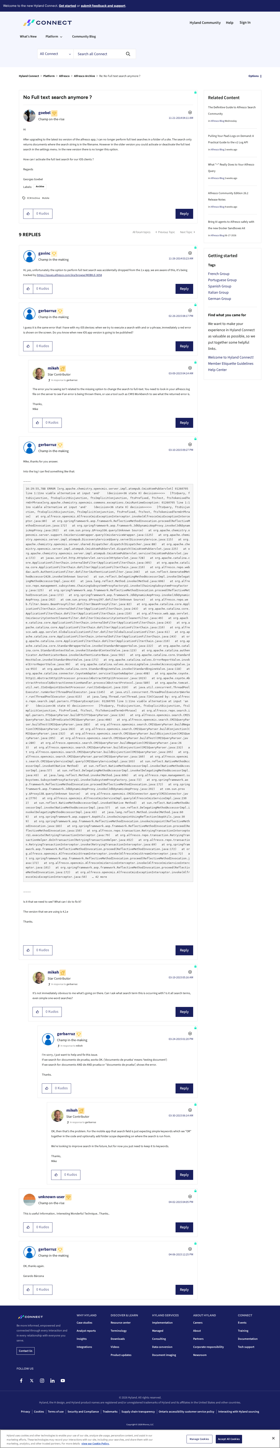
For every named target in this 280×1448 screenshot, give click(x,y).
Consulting (159, 1339)
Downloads (118, 1339)
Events (242, 1323)
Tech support (246, 1347)
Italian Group (218, 292)
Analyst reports (86, 1331)
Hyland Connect (29, 76)
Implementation (162, 1323)
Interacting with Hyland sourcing (238, 1412)
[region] (140, 1439)
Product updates (121, 1355)
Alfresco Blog (217, 121)
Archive (40, 186)
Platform (49, 76)
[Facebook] (21, 1381)
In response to (64, 380)
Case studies (84, 1323)
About (197, 1331)
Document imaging (164, 1355)
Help (229, 22)
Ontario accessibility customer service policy (186, 1412)
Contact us (25, 1351)
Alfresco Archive (84, 76)
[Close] (273, 1438)
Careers (197, 1323)
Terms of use (56, 1412)
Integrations (84, 1347)
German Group (219, 298)
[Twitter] (31, 1381)
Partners (198, 1339)
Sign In (245, 22)
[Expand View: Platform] (61, 36)
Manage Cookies (199, 1439)
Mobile (45, 198)
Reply (184, 213)
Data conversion (162, 1347)
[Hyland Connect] (47, 23)
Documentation (248, 1339)
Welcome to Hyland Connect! (231, 357)
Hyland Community (205, 22)
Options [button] (253, 76)
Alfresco (64, 76)
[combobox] (104, 54)
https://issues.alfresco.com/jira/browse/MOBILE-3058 (69, 275)
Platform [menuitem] (52, 36)
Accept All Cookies (229, 1439)
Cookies (39, 1412)
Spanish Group (219, 286)
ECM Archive (33, 198)
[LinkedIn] (52, 1381)
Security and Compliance (83, 1412)
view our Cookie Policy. (95, 1444)
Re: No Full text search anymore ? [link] (119, 76)
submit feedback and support (103, 6)
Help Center (217, 369)
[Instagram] (42, 1381)
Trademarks (110, 1412)
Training (243, 1331)
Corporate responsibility (208, 1347)
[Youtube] (62, 1381)
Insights (82, 1339)
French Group (218, 273)
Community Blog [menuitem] (84, 36)
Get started (67, 6)
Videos (115, 1347)
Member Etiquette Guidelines (230, 363)
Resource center (121, 1323)
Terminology (119, 1331)
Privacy (25, 1412)
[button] (28, 214)
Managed (157, 1331)
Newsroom (200, 1355)
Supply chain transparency (138, 1412)
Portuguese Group (222, 280)
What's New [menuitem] (28, 36)
